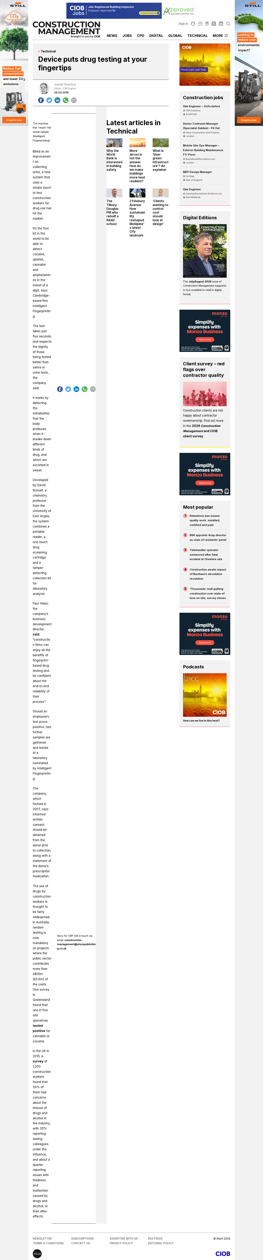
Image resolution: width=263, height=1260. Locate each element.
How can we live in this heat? (201, 720)
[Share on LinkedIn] (57, 100)
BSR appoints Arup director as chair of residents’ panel (208, 537)
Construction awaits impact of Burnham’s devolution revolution (208, 574)
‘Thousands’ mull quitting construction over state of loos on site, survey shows (208, 593)
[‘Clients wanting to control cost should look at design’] (161, 192)
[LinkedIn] (221, 23)
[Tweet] (49, 100)
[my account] (193, 23)
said (36, 634)
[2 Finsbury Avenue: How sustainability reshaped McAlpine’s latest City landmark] (137, 192)
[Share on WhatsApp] (66, 100)
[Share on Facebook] (41, 100)
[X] (214, 23)
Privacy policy (121, 1243)
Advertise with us (124, 1238)
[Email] (200, 23)
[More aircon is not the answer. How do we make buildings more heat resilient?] (137, 142)
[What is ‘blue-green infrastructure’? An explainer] (161, 142)
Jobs (127, 35)
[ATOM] (82, 1253)
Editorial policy (161, 1243)
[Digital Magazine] (207, 23)
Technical (197, 35)
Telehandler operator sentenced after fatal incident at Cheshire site (206, 554)
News (112, 35)
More (218, 35)
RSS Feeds (155, 1238)
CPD (140, 35)
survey (38, 1061)
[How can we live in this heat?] (205, 695)
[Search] (228, 23)
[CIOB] (181, 1253)
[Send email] (74, 100)
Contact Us (80, 1243)
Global (175, 35)
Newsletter (42, 1238)
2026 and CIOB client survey (201, 431)
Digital (156, 35)
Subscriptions (82, 1238)
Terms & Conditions (48, 1243)
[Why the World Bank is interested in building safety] (114, 142)
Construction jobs (203, 97)
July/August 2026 (200, 281)
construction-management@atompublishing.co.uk (76, 944)
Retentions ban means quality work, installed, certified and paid (205, 520)
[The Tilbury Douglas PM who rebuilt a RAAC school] (114, 192)
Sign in (183, 23)
